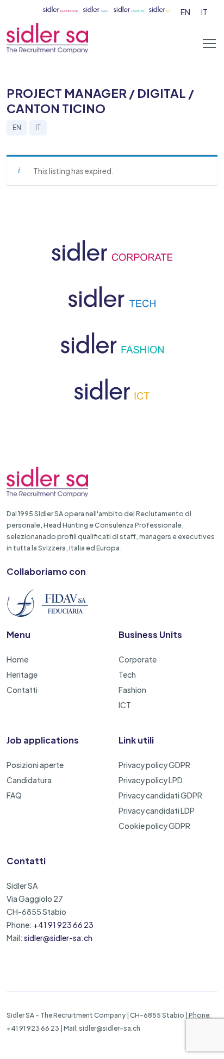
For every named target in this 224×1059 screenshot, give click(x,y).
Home (17, 659)
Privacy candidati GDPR (160, 795)
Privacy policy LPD (151, 780)
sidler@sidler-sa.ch (58, 938)
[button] (209, 43)
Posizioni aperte (35, 765)
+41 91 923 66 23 (63, 925)
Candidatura (29, 780)
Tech (127, 674)
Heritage (22, 674)
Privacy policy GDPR (154, 765)
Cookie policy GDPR (154, 826)
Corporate (138, 659)
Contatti (22, 690)
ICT (125, 705)
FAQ (14, 795)
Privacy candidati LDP (157, 810)
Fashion (132, 690)
